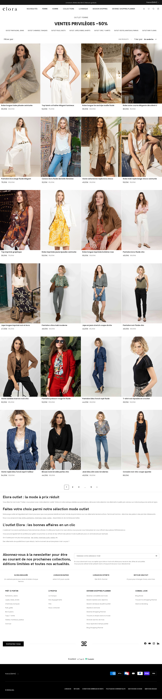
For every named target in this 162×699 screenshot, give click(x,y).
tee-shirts (22, 518)
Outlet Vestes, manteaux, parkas (126, 30)
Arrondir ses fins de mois (95, 620)
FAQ (50, 604)
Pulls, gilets (9, 608)
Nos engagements (55, 600)
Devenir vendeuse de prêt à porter (99, 604)
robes (44, 518)
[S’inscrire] (156, 556)
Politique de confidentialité (115, 689)
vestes (49, 518)
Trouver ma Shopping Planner (146, 600)
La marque (83, 9)
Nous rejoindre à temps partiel (97, 624)
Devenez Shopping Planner (123, 9)
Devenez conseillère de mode (97, 596)
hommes (26, 538)
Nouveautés (32, 9)
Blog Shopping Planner (95, 628)
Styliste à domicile (93, 608)
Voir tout (8, 624)
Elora (12, 690)
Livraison (68, 689)
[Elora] (10, 9)
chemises (38, 518)
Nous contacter (54, 608)
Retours (77, 689)
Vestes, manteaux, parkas (14, 620)
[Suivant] (96, 487)
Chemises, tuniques (12, 604)
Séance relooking (141, 604)
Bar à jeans (9, 612)
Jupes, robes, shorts (12, 600)
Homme (55, 9)
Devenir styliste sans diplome (97, 600)
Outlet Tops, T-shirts (102, 30)
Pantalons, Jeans (11, 596)
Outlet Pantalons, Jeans (15, 30)
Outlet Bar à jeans (149, 30)
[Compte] (143, 9)
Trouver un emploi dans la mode (98, 616)
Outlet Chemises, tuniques (37, 30)
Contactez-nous (13, 644)
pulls (48, 538)
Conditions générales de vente (92, 689)
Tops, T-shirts (10, 616)
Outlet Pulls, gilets (58, 30)
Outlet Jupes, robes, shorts (79, 30)
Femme (45, 9)
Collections (68, 9)
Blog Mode (139, 596)
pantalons (30, 518)
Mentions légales (151, 689)
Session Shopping (100, 9)
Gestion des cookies (135, 689)
